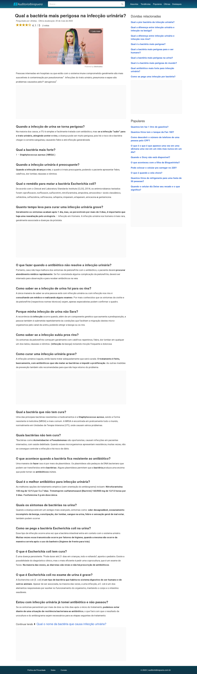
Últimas (167, 4)
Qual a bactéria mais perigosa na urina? (152, 57)
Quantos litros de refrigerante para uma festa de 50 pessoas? (156, 179)
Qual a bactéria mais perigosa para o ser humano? (152, 51)
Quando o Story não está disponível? (150, 157)
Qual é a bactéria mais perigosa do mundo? (154, 62)
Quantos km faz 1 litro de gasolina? (149, 126)
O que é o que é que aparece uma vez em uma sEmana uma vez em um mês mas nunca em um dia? (156, 149)
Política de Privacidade (36, 670)
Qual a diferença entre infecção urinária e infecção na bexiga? (152, 29)
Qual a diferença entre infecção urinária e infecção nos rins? (152, 37)
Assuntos (134, 4)
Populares (157, 4)
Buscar (122, 4)
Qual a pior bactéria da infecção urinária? (152, 22)
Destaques (176, 4)
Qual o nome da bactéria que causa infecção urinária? (71, 624)
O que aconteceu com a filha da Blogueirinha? (155, 162)
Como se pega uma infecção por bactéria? (153, 76)
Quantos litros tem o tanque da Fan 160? (152, 132)
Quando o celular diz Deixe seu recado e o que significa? (155, 188)
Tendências (145, 4)
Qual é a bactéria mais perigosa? (148, 44)
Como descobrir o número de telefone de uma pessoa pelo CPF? (155, 139)
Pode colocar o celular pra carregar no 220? (154, 167)
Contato (64, 670)
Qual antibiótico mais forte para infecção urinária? (152, 70)
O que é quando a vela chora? (146, 172)
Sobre (53, 670)
